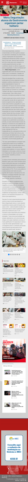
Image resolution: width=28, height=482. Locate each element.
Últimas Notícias (7, 366)
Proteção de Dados (14, 468)
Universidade (4, 14)
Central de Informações (14, 467)
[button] (24, 244)
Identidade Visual (14, 470)
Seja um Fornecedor (14, 473)
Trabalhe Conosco (14, 471)
